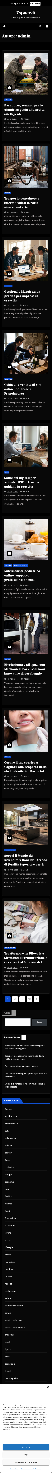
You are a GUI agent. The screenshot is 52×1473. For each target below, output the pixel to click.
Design (8, 1175)
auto (7, 1131)
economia (9, 1182)
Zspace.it (26, 13)
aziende (8, 1145)
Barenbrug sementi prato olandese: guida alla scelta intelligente (24, 109)
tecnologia (10, 1364)
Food (7, 1211)
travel (8, 1371)
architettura (11, 1116)
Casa (7, 1160)
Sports (8, 193)
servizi (7, 659)
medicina (8, 565)
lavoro (8, 1233)
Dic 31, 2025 (12, 305)
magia (8, 1255)
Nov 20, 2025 (13, 679)
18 (29, 999)
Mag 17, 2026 (13, 119)
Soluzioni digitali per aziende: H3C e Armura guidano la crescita (21, 482)
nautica (8, 1284)
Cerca (7, 1013)
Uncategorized (12, 1378)
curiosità (9, 1167)
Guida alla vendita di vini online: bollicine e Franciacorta (22, 389)
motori (8, 1276)
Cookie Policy (14, 1469)
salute (7, 757)
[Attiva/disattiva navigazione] (47, 26)
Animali (8, 1109)
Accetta (26, 1447)
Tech (7, 472)
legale (8, 1240)
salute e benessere (20, 565)
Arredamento (10, 850)
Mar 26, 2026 (13, 212)
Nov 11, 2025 (12, 870)
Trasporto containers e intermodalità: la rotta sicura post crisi (22, 202)
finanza (8, 1204)
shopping (9, 1335)
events (8, 1189)
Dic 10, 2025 (12, 585)
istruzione (10, 1226)
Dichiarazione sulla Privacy (31, 1469)
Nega (26, 1455)
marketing (10, 1262)
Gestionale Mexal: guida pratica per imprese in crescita (22, 295)
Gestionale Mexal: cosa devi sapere (21, 1066)
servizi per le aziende (15, 1327)
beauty (8, 1153)
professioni (10, 1291)
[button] (47, 1387)
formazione (10, 1218)
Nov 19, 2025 (12, 776)
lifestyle (8, 100)
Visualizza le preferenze (26, 1462)
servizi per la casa (13, 1320)
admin (26, 119)
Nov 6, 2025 (12, 967)
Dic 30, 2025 (12, 398)
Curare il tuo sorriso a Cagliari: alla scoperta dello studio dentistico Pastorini (25, 766)
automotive (10, 1138)
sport (7, 1342)
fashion (8, 1196)
